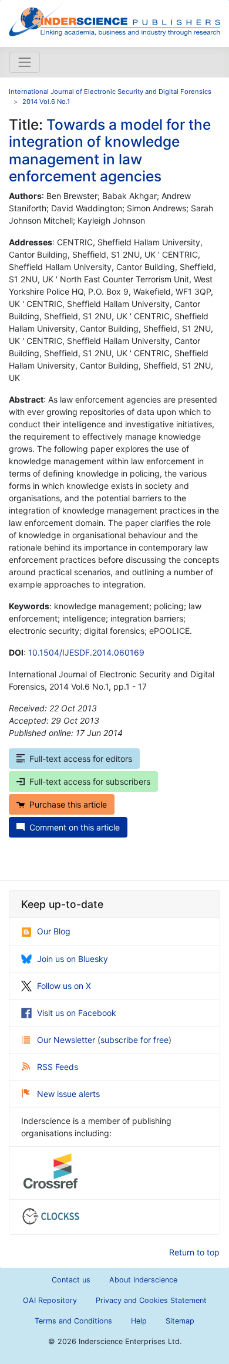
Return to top (194, 1252)
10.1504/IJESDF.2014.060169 (86, 652)
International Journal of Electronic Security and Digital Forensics (110, 91)
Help (139, 1320)
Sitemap (180, 1320)
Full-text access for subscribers (89, 781)
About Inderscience (143, 1279)
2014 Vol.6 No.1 (46, 101)
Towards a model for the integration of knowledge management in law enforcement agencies (110, 150)
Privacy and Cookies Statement (151, 1300)
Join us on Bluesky (72, 959)
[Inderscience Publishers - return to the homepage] (114, 19)
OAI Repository (50, 1300)
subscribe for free (134, 1040)
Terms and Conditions (73, 1320)
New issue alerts (68, 1094)
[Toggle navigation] (24, 62)
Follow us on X (64, 986)
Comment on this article (74, 827)
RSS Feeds (57, 1067)
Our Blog (53, 931)
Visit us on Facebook (76, 1013)
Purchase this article (68, 804)
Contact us (71, 1279)
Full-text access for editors (80, 759)
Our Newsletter (67, 1040)
